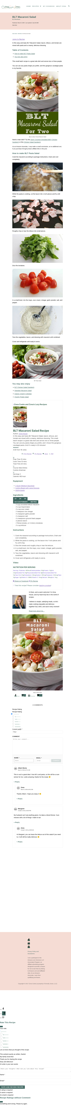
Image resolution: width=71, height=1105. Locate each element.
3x (25, 498)
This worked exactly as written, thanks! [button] (13, 1054)
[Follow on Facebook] (29, 940)
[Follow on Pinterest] (29, 947)
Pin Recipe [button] (38, 454)
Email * (39, 758)
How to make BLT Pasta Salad (24, 54)
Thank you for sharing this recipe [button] (11, 1059)
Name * (16, 758)
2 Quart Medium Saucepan (24, 486)
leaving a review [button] (45, 585)
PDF (52, 454)
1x (15, 498)
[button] (13, 447)
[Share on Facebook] (3, 1009)
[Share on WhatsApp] (3, 1018)
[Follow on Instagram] (29, 943)
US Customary (21, 502)
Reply (17, 782)
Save (46, 454)
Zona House (17, 19)
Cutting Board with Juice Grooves (27, 488)
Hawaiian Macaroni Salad (23, 390)
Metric (34, 502)
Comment (16, 736)
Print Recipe (27, 454)
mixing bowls (20, 490)
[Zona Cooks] (10, 6)
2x (20, 498)
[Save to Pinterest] (4, 1013)
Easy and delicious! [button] (6, 1062)
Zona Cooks (14, 33)
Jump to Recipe (18, 39)
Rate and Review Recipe (12, 1087)
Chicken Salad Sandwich (32, 142)
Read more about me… (37, 611)
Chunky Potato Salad (21, 397)
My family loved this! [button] (7, 1057)
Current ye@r (17, 729)
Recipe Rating (17, 709)
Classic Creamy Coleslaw (23, 394)
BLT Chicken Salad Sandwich (24, 387)
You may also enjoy (20, 57)
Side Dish (14, 25)
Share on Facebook (21, 581)
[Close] (1, 1026)
